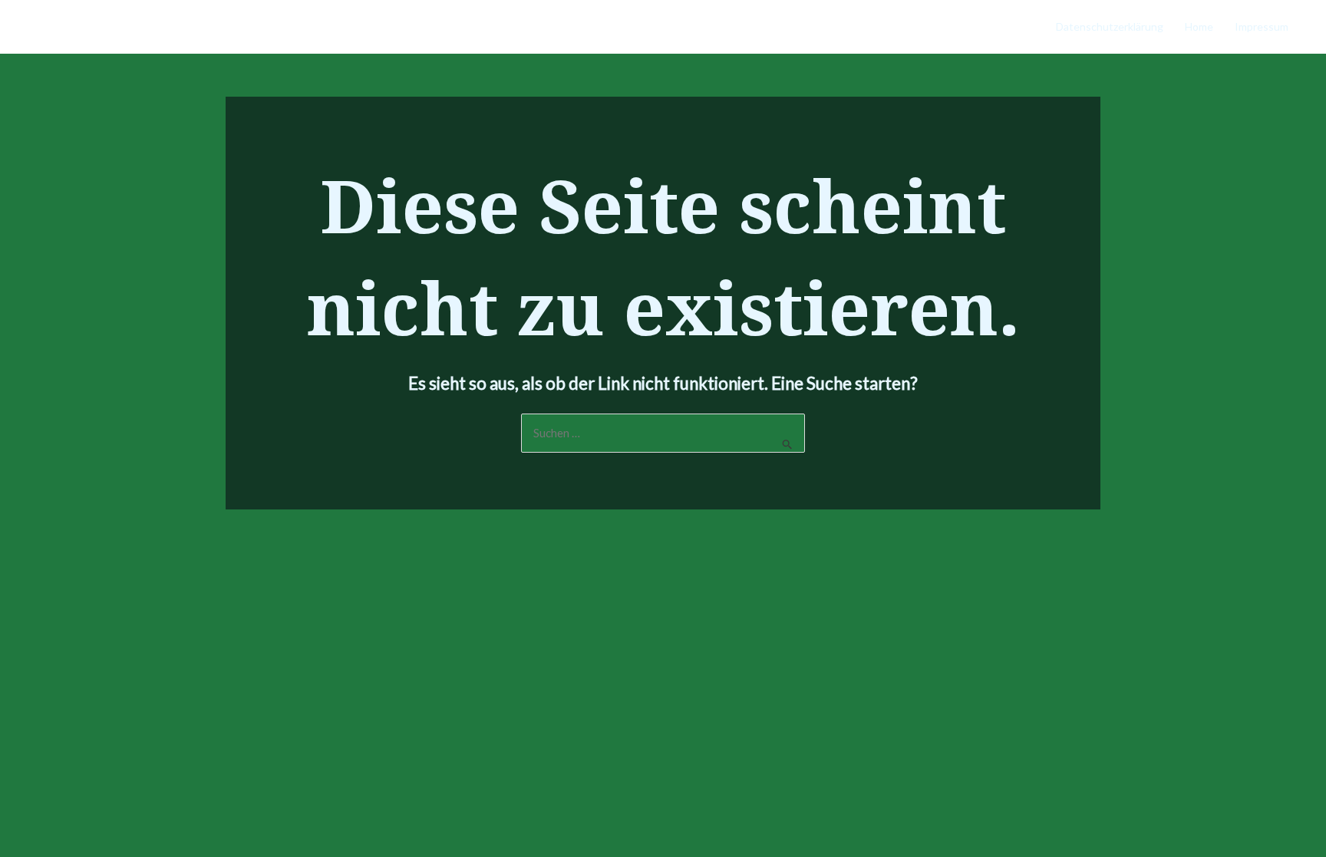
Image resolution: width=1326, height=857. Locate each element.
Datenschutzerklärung (1109, 26)
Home (1199, 26)
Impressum (1261, 26)
